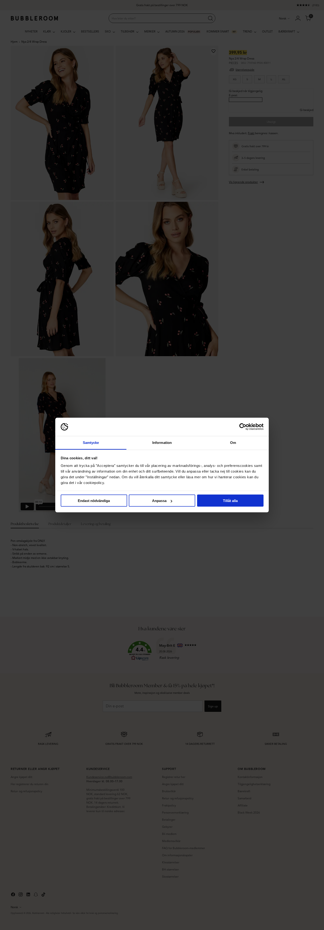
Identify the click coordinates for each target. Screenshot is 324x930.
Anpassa (159, 501)
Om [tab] (233, 442)
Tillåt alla (230, 501)
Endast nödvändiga (94, 501)
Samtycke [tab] (91, 442)
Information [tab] (162, 442)
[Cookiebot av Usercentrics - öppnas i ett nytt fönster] (243, 426)
